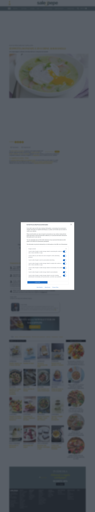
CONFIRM (37, 282)
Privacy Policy (55, 287)
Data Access (47, 287)
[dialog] (47, 256)
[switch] (65, 252)
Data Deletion (40, 287)
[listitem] (47, 249)
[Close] (71, 225)
